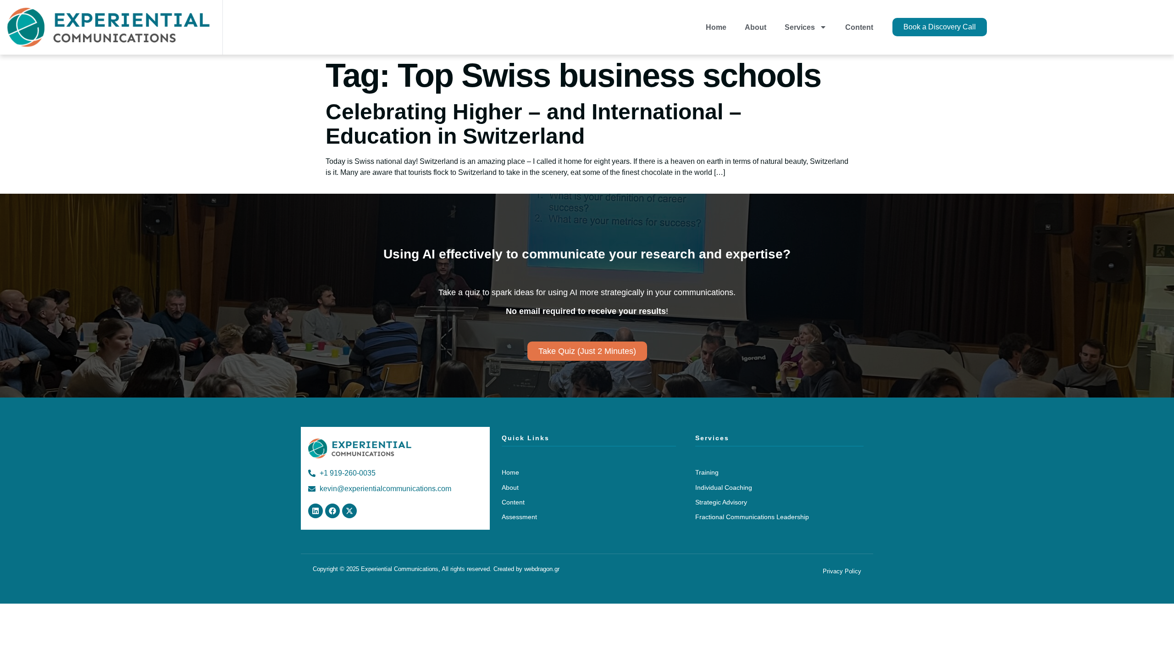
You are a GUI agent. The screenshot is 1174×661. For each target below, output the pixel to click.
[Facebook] (332, 511)
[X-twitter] (349, 511)
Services (800, 27)
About (755, 27)
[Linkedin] (315, 511)
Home (716, 27)
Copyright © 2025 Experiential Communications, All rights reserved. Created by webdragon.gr (436, 569)
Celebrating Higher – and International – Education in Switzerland (534, 124)
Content (859, 27)
